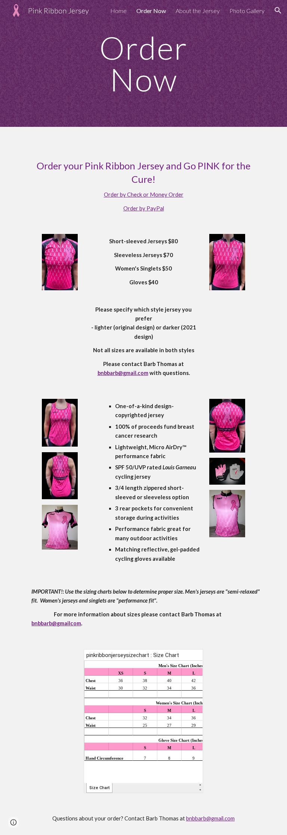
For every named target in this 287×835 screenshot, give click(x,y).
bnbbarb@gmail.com (210, 818)
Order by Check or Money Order (143, 194)
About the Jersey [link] (198, 10)
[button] (278, 10)
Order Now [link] (151, 10)
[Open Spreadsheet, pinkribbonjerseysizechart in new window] (189, 659)
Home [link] (118, 10)
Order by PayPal (143, 208)
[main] (143, 63)
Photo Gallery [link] (247, 10)
